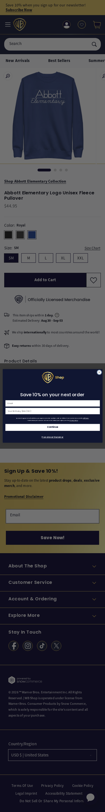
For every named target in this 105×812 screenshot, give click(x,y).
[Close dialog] (99, 372)
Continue (52, 427)
